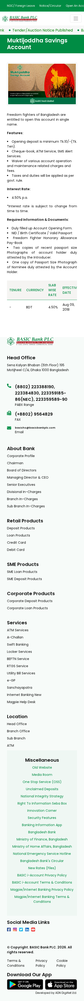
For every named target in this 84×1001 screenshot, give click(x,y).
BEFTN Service (18, 659)
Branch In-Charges (22, 499)
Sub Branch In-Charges (26, 506)
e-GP (11, 680)
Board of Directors (21, 470)
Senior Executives (21, 484)
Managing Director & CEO (28, 477)
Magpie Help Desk (21, 702)
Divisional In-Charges (24, 491)
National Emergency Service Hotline (42, 853)
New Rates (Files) (42, 868)
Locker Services (19, 651)
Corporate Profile (21, 456)
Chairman (15, 463)
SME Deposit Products (24, 579)
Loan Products (18, 535)
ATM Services (17, 630)
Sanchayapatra (19, 687)
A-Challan (15, 637)
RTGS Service (17, 666)
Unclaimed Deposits (42, 789)
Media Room (42, 774)
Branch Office (18, 731)
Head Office (17, 724)
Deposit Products (21, 528)
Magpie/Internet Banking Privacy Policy (42, 889)
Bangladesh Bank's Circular (42, 861)
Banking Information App (42, 825)
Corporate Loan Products (27, 608)
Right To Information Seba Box (42, 803)
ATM (10, 745)
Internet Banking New (24, 694)
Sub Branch (16, 738)
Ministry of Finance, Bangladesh (42, 839)
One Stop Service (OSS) (42, 782)
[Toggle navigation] (76, 18)
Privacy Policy (41, 963)
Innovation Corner (42, 810)
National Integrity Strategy (42, 796)
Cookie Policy (62, 963)
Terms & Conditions (15, 963)
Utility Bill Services (21, 673)
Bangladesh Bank (42, 832)
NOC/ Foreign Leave (21, 6)
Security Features (42, 817)
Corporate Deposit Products (29, 601)
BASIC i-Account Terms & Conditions (42, 882)
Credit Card (16, 542)
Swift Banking (17, 644)
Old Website (42, 767)
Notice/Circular (50, 6)
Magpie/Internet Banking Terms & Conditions (42, 899)
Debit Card (15, 549)
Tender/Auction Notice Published (38, 30)
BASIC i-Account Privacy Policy (42, 875)
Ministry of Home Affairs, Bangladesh (42, 846)
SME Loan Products (22, 571)
